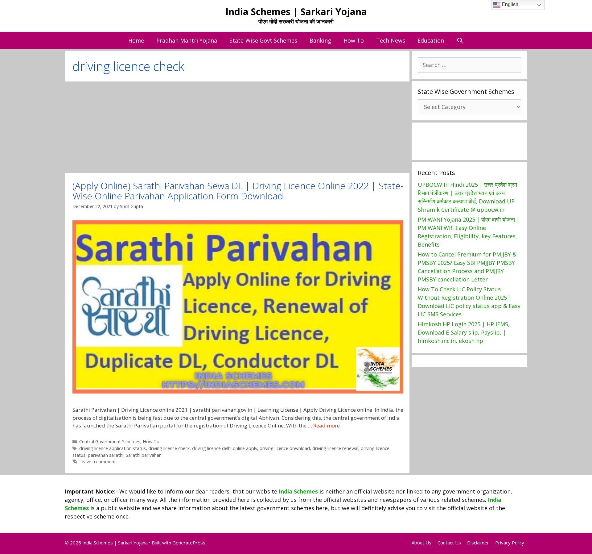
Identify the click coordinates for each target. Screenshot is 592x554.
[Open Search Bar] (460, 40)
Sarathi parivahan (144, 455)
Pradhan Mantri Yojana (186, 40)
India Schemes (298, 491)
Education (430, 40)
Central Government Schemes (109, 441)
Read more (326, 425)
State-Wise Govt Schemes (263, 40)
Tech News (390, 40)
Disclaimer (478, 542)
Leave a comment (97, 461)
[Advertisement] (237, 127)
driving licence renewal (335, 448)
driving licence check (169, 448)
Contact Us (449, 542)
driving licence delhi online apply (224, 448)
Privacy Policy (509, 542)
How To (353, 40)
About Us (421, 542)
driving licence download (285, 448)
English (509, 4)
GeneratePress (188, 542)
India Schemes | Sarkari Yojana (296, 11)
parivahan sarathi (105, 455)
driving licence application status (112, 448)
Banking (320, 40)
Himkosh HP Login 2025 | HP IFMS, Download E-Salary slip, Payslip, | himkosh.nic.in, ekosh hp (464, 332)
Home (136, 40)
